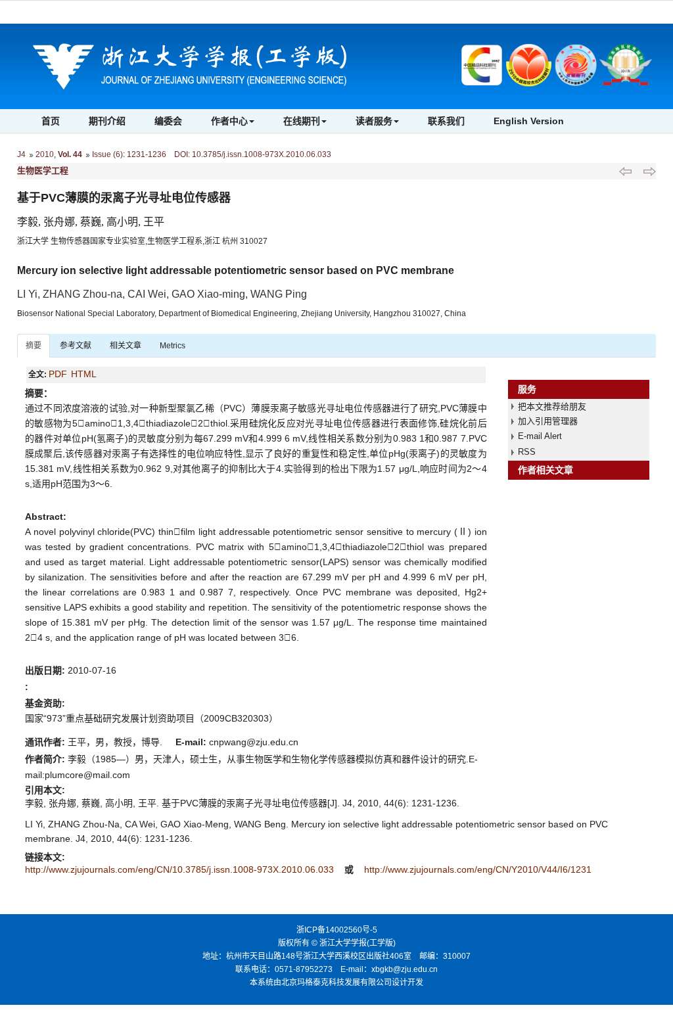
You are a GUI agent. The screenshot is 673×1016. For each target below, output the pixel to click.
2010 (44, 154)
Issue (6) (107, 154)
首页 (50, 121)
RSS (527, 452)
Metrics (172, 345)
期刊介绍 (107, 121)
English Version (529, 121)
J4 (21, 154)
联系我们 (446, 121)
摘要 (33, 345)
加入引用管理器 (548, 421)
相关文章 (125, 345)
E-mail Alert (540, 436)
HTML (84, 374)
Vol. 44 (70, 154)
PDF (58, 374)
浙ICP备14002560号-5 (336, 930)
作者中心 (229, 121)
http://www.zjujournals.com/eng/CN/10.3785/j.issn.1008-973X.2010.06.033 (180, 869)
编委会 (168, 121)
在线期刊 (301, 121)
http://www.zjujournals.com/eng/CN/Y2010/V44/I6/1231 (478, 869)
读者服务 (374, 121)
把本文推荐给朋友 (552, 406)
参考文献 (75, 345)
